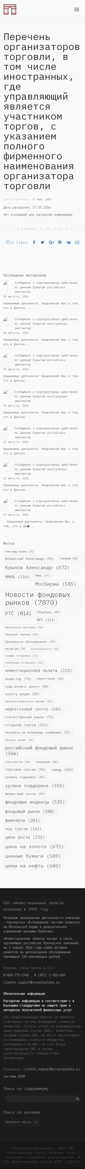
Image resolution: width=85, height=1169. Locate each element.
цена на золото (34, 846)
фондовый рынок (30, 811)
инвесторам (50, 678)
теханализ (47, 762)
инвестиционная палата (39, 670)
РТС (18, 613)
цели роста (25, 837)
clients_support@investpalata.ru (31, 982)
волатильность (45, 648)
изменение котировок (24, 662)
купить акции (22, 694)
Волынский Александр (29, 558)
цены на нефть (33, 865)
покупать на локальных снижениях (37, 732)
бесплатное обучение (24, 627)
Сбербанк (49, 612)
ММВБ (17, 576)
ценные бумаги (33, 856)
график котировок (22, 655)
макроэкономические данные (29, 701)
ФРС (46, 619)
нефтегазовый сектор (33, 709)
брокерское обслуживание (30, 642)
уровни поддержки (35, 785)
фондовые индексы (35, 802)
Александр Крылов (19, 551)
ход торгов (23, 828)
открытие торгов (26, 725)
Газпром (68, 558)
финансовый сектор (25, 794)
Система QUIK (14, 1076)
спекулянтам (18, 761)
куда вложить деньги (27, 686)
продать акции (19, 740)
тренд (62, 769)
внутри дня (15, 648)
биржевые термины (22, 634)
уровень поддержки (25, 777)
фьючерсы (22, 820)
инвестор (18, 679)
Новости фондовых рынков (37, 598)
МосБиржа (56, 584)
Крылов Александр (37, 567)
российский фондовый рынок (39, 750)
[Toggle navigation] (77, 9)
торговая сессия (25, 769)
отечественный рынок (29, 717)
